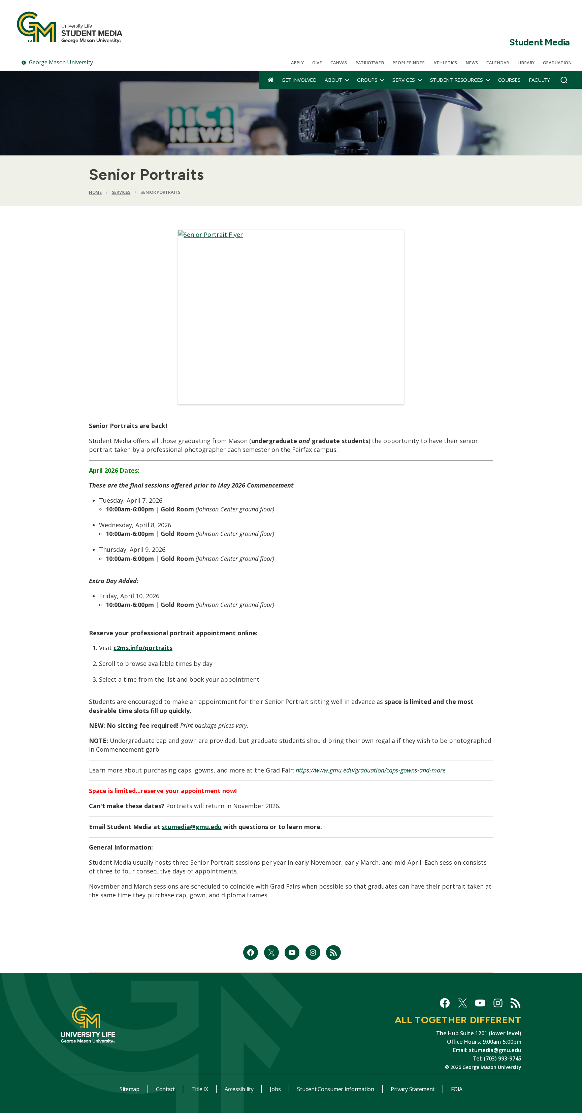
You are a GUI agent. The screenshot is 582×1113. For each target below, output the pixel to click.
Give (317, 63)
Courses (509, 80)
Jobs (275, 1089)
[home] (270, 80)
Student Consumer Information (335, 1089)
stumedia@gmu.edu (192, 827)
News (471, 63)
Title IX (199, 1089)
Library (526, 63)
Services (403, 80)
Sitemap (129, 1089)
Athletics (445, 63)
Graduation (557, 63)
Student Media (539, 42)
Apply (297, 63)
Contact (165, 1089)
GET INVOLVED (299, 80)
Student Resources (456, 80)
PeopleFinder (408, 63)
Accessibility (239, 1089)
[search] (564, 82)
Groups (367, 80)
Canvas (338, 63)
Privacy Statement (412, 1089)
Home (95, 192)
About (333, 80)
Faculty (539, 80)
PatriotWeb (369, 63)
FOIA (456, 1089)
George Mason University (60, 62)
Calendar (497, 63)
